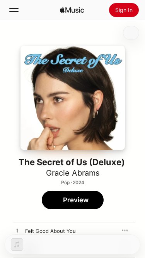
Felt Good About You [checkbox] (50, 231)
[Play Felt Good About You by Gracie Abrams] (17, 230)
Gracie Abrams (72, 173)
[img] (72, 10)
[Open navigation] (13, 10)
